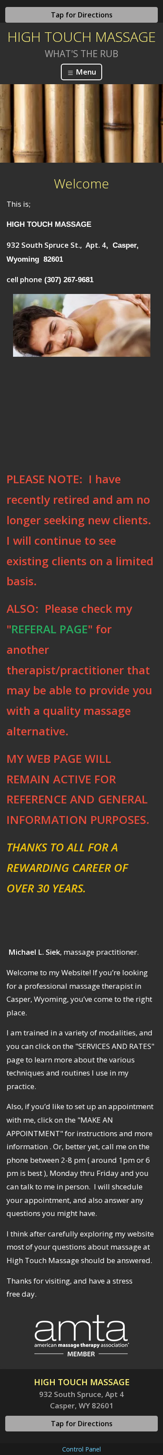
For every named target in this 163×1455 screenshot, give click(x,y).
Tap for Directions (82, 15)
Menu (85, 72)
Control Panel (81, 1449)
